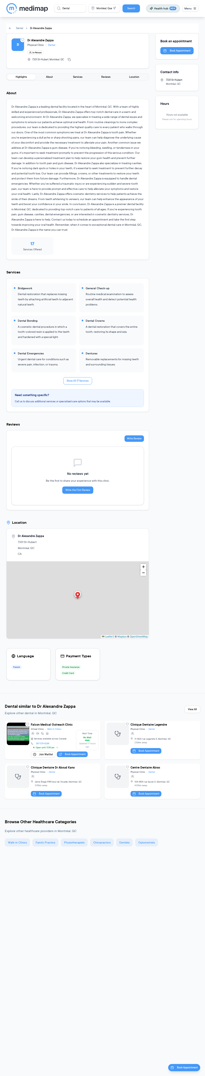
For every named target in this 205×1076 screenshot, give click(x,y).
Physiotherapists (74, 842)
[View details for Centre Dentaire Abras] (152, 781)
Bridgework (25, 288)
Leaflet (108, 636)
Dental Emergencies (31, 353)
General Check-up (97, 288)
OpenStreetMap (139, 636)
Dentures (91, 353)
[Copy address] (69, 59)
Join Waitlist (46, 754)
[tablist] (77, 77)
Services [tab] (77, 77)
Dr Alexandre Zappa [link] (41, 28)
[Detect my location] (114, 8)
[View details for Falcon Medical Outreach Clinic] (52, 740)
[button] (77, 595)
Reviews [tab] (106, 77)
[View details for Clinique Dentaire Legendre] (152, 740)
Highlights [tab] (21, 77)
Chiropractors (102, 842)
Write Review (134, 438)
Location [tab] (134, 77)
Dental (19, 28)
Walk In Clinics (54, 729)
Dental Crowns (95, 321)
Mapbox (122, 636)
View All (192, 709)
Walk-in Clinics (17, 842)
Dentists (124, 842)
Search (131, 8)
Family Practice (45, 842)
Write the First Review (77, 490)
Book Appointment (180, 50)
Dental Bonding (27, 321)
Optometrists (146, 842)
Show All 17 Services (78, 380)
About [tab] (49, 77)
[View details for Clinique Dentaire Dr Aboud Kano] (52, 781)
